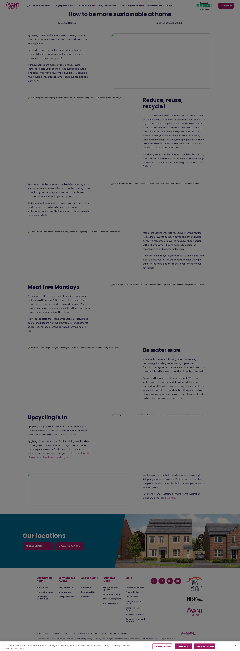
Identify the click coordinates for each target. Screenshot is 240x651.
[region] (120, 646)
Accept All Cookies (205, 646)
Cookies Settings (162, 646)
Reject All (183, 646)
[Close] (235, 646)
